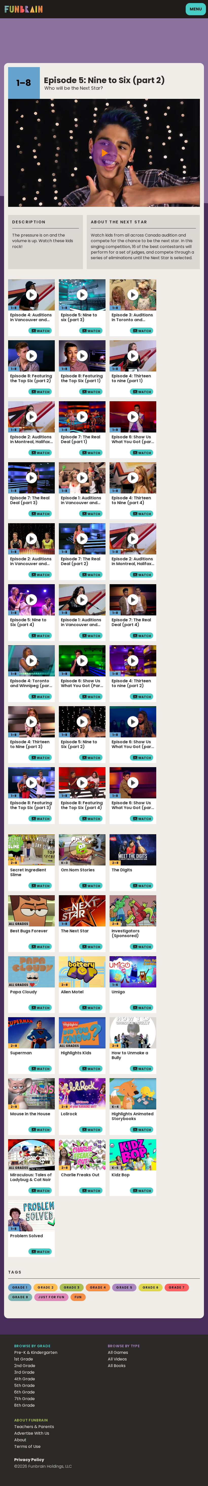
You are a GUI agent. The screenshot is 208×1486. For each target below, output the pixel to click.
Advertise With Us (31, 1433)
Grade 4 (98, 1287)
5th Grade (24, 1385)
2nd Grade (24, 1366)
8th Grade (24, 1405)
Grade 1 (19, 1287)
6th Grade (24, 1392)
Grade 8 (20, 1297)
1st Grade (23, 1359)
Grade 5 (124, 1287)
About (20, 1440)
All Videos (117, 1359)
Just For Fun (51, 1297)
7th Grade (24, 1399)
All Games (118, 1352)
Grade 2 (45, 1287)
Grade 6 (151, 1287)
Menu (196, 9)
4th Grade (24, 1379)
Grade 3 (72, 1287)
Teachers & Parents (34, 1427)
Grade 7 (177, 1287)
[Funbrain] (24, 12)
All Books (117, 1366)
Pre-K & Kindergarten (35, 1352)
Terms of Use (27, 1446)
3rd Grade (24, 1372)
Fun (78, 1297)
